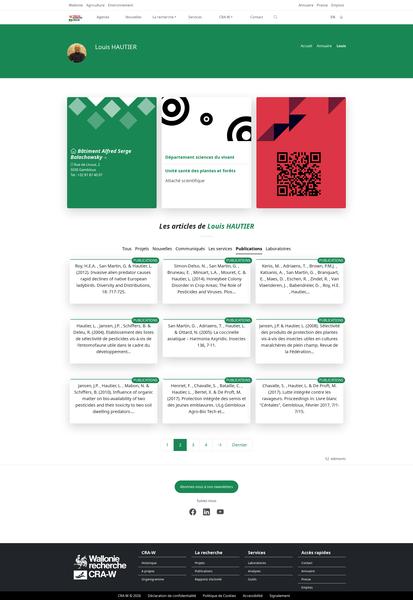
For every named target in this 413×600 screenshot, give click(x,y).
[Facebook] (192, 511)
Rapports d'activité (208, 579)
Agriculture (95, 5)
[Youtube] (220, 511)
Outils (252, 579)
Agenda (103, 17)
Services (195, 17)
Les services (220, 249)
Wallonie (76, 5)
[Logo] (100, 567)
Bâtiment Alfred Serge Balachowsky (101, 154)
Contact (256, 17)
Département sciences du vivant (199, 157)
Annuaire (306, 5)
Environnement (120, 5)
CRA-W (224, 17)
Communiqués (190, 249)
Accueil (306, 46)
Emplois (337, 5)
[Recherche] (287, 17)
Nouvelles (134, 17)
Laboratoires (278, 249)
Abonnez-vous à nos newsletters (206, 486)
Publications (249, 249)
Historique (149, 563)
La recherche (163, 17)
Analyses (254, 571)
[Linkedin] (206, 511)
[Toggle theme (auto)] (341, 17)
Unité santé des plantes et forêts (200, 171)
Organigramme (153, 579)
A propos (148, 571)
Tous (127, 249)
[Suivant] (219, 445)
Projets (142, 249)
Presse (322, 5)
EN (333, 17)
